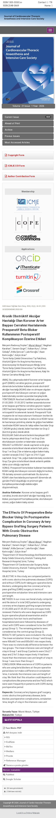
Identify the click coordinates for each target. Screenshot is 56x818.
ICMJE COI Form (16, 166)
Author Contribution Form (21, 176)
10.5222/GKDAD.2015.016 (12, 309)
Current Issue (27, 117)
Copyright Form (16, 155)
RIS (7, 737)
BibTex (9, 746)
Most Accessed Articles (17, 142)
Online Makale (33, 813)
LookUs (20, 813)
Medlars (9, 751)
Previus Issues (12, 136)
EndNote (10, 742)
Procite (9, 756)
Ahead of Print (12, 123)
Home (48, 5)
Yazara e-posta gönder (16, 765)
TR (50, 2)
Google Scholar (13, 779)
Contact (43, 2)
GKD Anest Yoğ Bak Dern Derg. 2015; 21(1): (19, 306)
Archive (8, 129)
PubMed (9, 774)
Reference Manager (15, 760)
